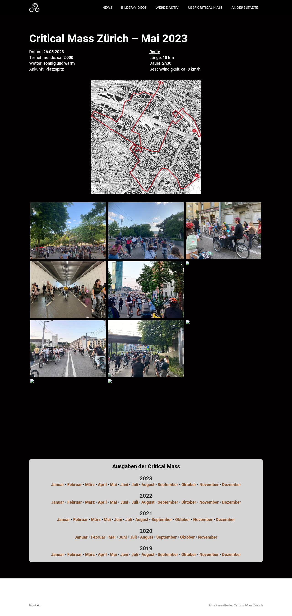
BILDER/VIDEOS (133, 7)
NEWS (107, 7)
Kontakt (35, 605)
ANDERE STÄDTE (245, 7)
